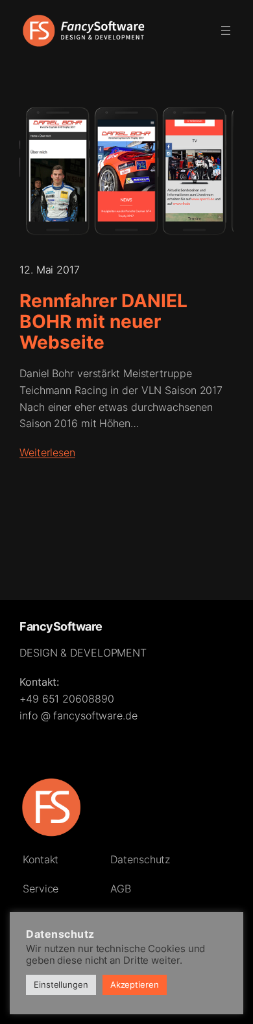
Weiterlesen (47, 452)
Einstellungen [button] (61, 984)
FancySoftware (60, 626)
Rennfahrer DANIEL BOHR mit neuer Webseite (103, 322)
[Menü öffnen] (226, 30)
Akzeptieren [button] (134, 984)
